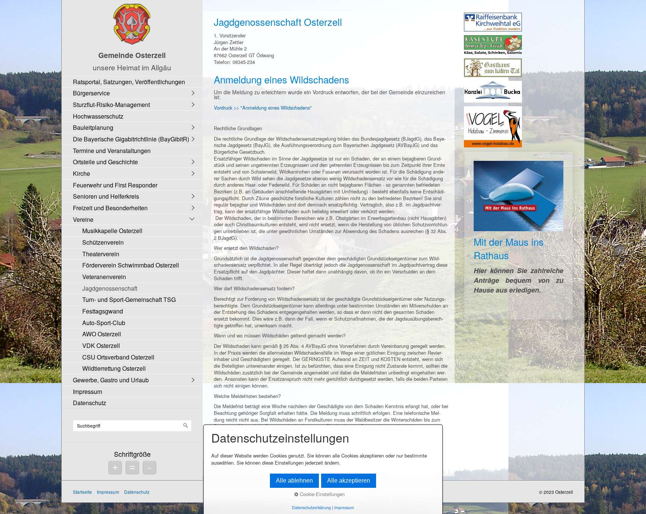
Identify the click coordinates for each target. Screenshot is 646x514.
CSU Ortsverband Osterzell (118, 357)
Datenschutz (89, 402)
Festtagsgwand (102, 311)
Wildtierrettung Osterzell (114, 368)
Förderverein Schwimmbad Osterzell (130, 265)
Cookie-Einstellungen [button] (321, 494)
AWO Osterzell (101, 334)
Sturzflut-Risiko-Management (111, 104)
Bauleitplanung (93, 127)
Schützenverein (103, 242)
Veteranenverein (104, 276)
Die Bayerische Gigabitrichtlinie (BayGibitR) (131, 139)
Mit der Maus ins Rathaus (518, 235)
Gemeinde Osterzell (132, 55)
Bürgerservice (91, 93)
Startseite (82, 492)
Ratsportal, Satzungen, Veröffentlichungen (129, 81)
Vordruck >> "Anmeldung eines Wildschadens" (263, 107)
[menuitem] (134, 82)
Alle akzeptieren (348, 480)
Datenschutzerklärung (311, 507)
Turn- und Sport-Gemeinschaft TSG (129, 299)
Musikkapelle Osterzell (112, 230)
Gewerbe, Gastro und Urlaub (111, 380)
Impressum (87, 391)
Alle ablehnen (294, 480)
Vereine (83, 219)
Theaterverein (100, 254)
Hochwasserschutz (98, 116)
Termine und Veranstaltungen (112, 150)
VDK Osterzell (101, 345)
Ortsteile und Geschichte (105, 161)
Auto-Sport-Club (103, 322)
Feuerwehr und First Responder (115, 185)
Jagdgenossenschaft (109, 288)
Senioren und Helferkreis (106, 196)
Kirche (81, 173)
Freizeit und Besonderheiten (110, 208)
